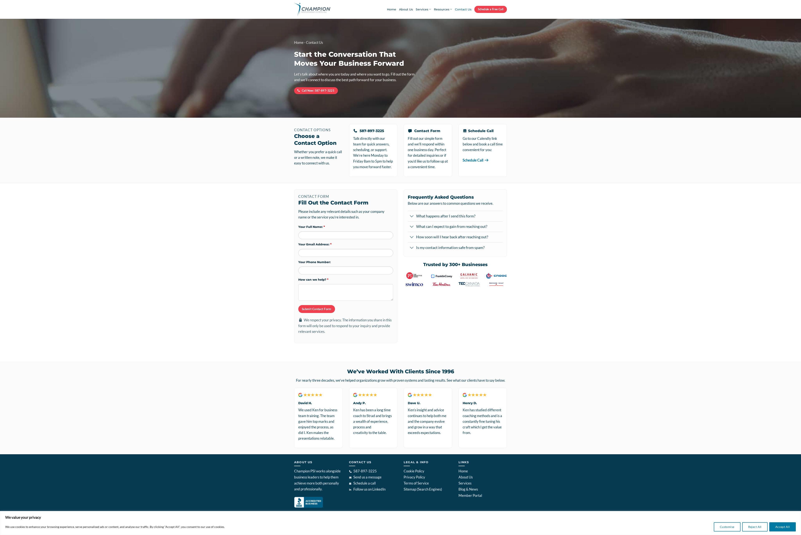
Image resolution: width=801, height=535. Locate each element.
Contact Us (463, 9)
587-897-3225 (365, 471)
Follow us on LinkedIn (369, 489)
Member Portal (470, 495)
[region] (400, 523)
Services (422, 9)
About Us (406, 9)
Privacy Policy (414, 477)
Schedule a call (364, 483)
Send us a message (367, 477)
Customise (727, 527)
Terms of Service (416, 483)
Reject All (755, 527)
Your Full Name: (311, 227)
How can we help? (313, 279)
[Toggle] (412, 216)
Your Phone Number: (314, 262)
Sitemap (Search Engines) (423, 489)
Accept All (782, 527)
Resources (441, 9)
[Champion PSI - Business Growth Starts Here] (317, 9)
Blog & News (468, 489)
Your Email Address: (314, 244)
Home (391, 9)
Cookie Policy (414, 471)
